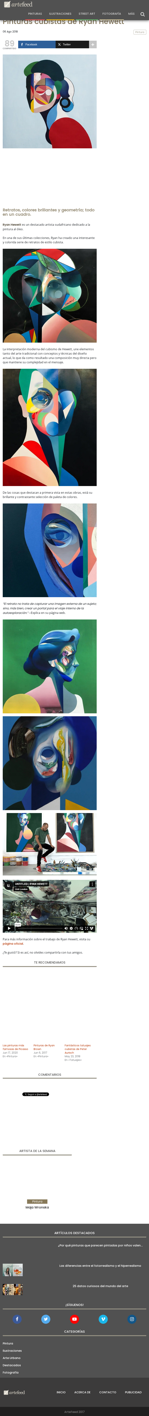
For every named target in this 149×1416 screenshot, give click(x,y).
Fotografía (111, 14)
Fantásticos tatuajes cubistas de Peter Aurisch (78, 1049)
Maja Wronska (37, 1207)
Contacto (107, 1392)
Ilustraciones (60, 14)
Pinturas (35, 14)
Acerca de (82, 1392)
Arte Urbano (12, 1358)
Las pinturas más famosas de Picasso (15, 1047)
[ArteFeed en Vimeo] (103, 1319)
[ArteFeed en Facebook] (17, 1319)
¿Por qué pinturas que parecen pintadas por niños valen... (100, 1245)
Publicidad (133, 1392)
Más (131, 14)
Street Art (87, 14)
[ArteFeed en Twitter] (45, 1319)
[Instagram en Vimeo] (131, 1319)
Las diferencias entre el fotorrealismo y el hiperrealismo (100, 1266)
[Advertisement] (50, 176)
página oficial (13, 944)
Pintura (8, 1343)
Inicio (61, 1392)
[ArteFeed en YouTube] (74, 1319)
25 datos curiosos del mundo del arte (100, 1286)
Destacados (12, 1365)
